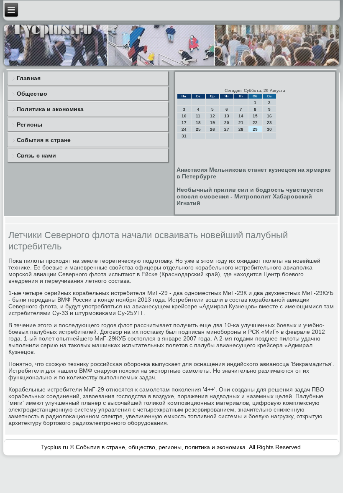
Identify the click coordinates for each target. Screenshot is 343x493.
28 (240, 129)
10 (184, 116)
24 (184, 129)
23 (269, 122)
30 (269, 129)
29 (255, 129)
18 (198, 122)
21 (240, 122)
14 (240, 116)
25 (198, 129)
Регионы (29, 124)
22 (255, 122)
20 (226, 122)
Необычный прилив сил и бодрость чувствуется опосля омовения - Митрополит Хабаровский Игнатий (250, 196)
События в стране (44, 140)
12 (212, 116)
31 (184, 136)
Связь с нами (36, 155)
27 (226, 129)
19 (212, 122)
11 (198, 116)
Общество (32, 93)
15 (255, 116)
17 (184, 122)
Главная (29, 78)
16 (269, 116)
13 (226, 116)
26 (212, 129)
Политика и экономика (50, 109)
